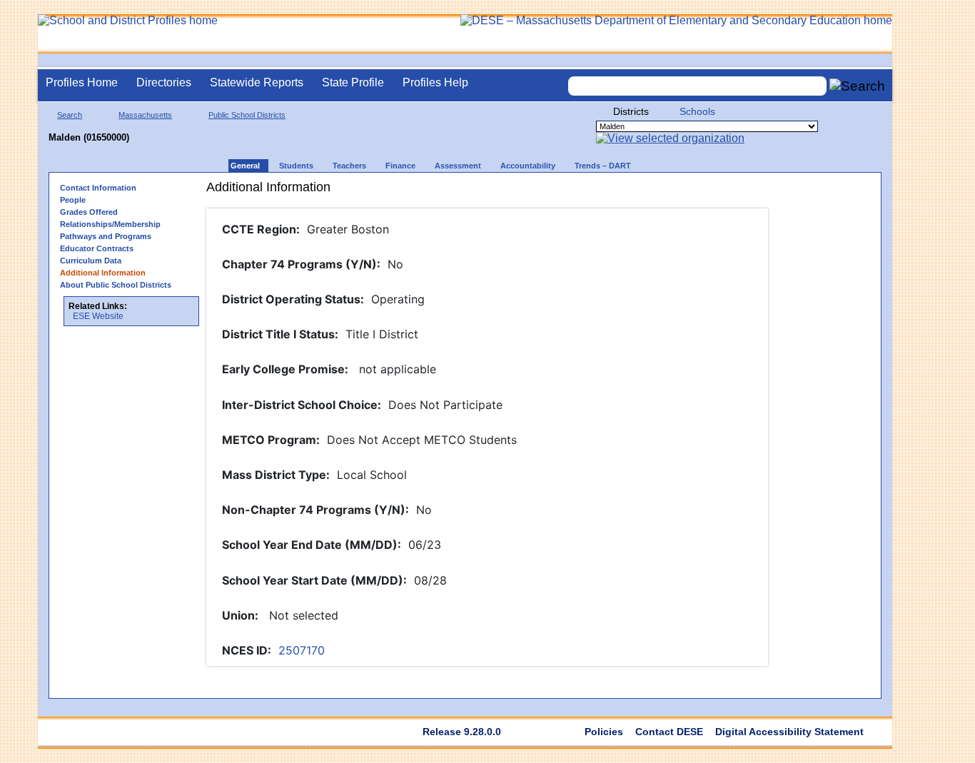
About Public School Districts (115, 285)
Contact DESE (669, 731)
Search (69, 115)
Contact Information (98, 187)
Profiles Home (82, 82)
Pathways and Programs (105, 236)
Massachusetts (145, 115)
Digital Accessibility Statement (789, 731)
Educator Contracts (96, 248)
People (73, 200)
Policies (604, 731)
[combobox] (697, 86)
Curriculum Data (90, 260)
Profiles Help (435, 82)
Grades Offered (89, 212)
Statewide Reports (256, 82)
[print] (676, 192)
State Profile (353, 82)
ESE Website (98, 316)
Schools (697, 111)
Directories (163, 82)
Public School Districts (247, 115)
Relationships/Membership (110, 224)
